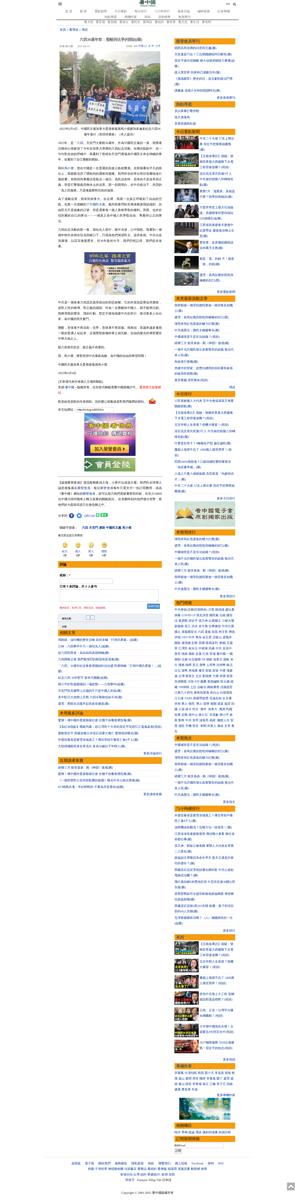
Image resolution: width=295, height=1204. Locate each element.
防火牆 (225, 681)
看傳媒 (162, 1169)
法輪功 (201, 687)
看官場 (100, 22)
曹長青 (186, 1089)
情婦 (184, 654)
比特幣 (221, 665)
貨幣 (202, 665)
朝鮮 (209, 659)
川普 (211, 609)
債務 (181, 665)
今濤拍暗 (191, 1073)
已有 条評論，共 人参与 (78, 586)
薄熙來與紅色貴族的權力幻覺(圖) (197, 323)
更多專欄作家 (226, 1095)
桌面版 (76, 1163)
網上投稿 (181, 1163)
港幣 (184, 670)
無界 (204, 1169)
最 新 (83, 11)
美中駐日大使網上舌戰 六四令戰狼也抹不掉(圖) (90, 697)
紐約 (143, 1174)
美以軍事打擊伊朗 (186, 111)
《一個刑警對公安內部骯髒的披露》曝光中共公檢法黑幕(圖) (99, 780)
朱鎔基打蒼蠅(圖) (186, 361)
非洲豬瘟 (180, 681)
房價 (223, 676)
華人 (184, 703)
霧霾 (203, 681)
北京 (198, 676)
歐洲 (165, 1174)
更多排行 (229, 930)
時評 (177, 1132)
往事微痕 (215, 626)
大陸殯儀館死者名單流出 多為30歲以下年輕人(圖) (91, 746)
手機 (188, 726)
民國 (229, 709)
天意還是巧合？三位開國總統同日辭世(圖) (203, 54)
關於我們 (104, 1163)
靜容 (188, 1084)
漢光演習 (202, 615)
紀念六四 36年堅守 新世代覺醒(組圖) (83, 677)
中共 (191, 637)
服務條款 (121, 1163)
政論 (191, 1132)
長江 (188, 626)
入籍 (181, 709)
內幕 (212, 648)
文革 (227, 726)
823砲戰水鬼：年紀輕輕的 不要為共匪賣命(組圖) (91, 787)
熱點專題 (110, 17)
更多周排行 (227, 596)
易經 (212, 720)
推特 (211, 1163)
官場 (212, 654)
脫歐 (226, 659)
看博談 (147, 22)
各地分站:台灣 (129, 1174)
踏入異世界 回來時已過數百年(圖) (197, 72)
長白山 (214, 692)
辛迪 (195, 1089)
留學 (206, 703)
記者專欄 (223, 11)
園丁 (219, 1078)
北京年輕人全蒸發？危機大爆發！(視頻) (201, 424)
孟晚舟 (227, 637)
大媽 (216, 676)
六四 (80, 143)
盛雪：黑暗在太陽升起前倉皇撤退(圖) (83, 703)
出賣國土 (215, 620)
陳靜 (202, 1078)
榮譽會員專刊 (188, 41)
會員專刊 (184, 17)
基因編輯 (213, 681)
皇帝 (195, 720)
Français (142, 1180)
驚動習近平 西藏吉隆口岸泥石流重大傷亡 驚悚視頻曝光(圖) (98, 733)
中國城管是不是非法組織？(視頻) (197, 336)
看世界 (171, 22)
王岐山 (217, 637)
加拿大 (217, 659)
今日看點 (121, 11)
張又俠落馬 (182, 117)
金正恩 (207, 637)
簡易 (201, 1073)
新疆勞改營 (200, 698)
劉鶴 (223, 643)
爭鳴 (184, 1132)
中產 (223, 670)
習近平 (193, 620)
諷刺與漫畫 (210, 1132)
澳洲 (222, 709)
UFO (184, 637)
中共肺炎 (180, 609)
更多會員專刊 (226, 97)
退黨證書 (184, 1169)
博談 (85, 29)
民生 (195, 709)
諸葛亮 (204, 720)
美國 (202, 643)
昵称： (65, 575)
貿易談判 (212, 643)
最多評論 (184, 11)
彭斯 (195, 643)
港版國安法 (189, 632)
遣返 (220, 703)
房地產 (193, 670)
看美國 (112, 22)
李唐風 (211, 1078)
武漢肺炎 (200, 609)
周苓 (195, 1078)
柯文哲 (223, 632)
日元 (177, 670)
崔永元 (193, 648)
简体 (228, 4)
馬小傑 (69, 168)
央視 (177, 703)
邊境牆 (186, 643)
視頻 (147, 17)
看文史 (182, 22)
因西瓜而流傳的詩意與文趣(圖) (195, 48)
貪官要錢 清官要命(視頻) (191, 380)
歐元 (230, 665)
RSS (221, 1163)
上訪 (193, 687)
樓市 (202, 670)
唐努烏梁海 (201, 692)
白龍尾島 (226, 692)
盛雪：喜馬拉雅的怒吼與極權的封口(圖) (201, 545)
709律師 (183, 687)
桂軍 (177, 714)
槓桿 (188, 665)
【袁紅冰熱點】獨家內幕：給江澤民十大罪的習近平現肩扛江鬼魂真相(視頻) (109, 726)
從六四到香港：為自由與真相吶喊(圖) (83, 653)
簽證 (227, 703)
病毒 (177, 615)
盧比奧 (229, 609)
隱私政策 (137, 1163)
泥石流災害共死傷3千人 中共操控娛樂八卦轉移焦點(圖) (216, 179)
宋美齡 (214, 714)
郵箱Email (179, 1145)
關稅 (177, 643)
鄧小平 (224, 714)
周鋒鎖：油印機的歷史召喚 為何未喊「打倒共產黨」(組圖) (98, 640)
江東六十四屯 (183, 692)
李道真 (219, 1073)
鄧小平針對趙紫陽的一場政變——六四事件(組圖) (91, 684)
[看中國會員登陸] (110, 464)
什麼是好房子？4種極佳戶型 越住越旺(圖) (202, 443)
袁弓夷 (203, 626)
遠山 (181, 1078)
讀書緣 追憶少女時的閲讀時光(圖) (197, 90)
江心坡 (179, 698)
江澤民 (183, 648)
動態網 (195, 1169)
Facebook (197, 1163)
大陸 (191, 681)
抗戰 (184, 714)
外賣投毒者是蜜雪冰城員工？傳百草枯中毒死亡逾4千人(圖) (98, 739)
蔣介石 (204, 714)
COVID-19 (188, 615)
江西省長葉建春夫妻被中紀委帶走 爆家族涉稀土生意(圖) (217, 230)
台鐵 (222, 615)
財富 (216, 670)
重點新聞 (101, 11)
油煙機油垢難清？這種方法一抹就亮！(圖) (203, 827)
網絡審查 (213, 687)
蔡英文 (190, 676)
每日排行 (141, 11)
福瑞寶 (172, 1169)
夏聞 (188, 1078)
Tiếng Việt (154, 1180)
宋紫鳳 (179, 1073)
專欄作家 (130, 17)
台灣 (181, 676)
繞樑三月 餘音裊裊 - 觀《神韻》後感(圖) (85, 767)
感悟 (181, 726)
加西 (172, 1174)
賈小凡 (209, 1073)
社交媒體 (194, 659)
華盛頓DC (154, 1174)
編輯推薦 (204, 11)
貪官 (177, 654)
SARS (188, 698)
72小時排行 (162, 11)
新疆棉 (179, 626)
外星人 (211, 726)
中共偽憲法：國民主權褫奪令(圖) (197, 330)
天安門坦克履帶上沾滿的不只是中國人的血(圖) (90, 690)
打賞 (141, 46)
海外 (203, 709)
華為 (198, 637)
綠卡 (188, 709)
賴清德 (219, 609)
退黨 (208, 632)
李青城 (197, 1084)
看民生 (135, 22)
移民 (191, 703)
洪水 (195, 626)
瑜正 (205, 1084)
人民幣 (211, 665)
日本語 (166, 1180)
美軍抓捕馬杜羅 (185, 123)
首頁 (63, 29)
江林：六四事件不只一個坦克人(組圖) (83, 646)
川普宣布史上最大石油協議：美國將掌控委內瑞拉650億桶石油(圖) (216, 213)
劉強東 (207, 676)
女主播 (227, 698)
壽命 (220, 726)
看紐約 (159, 22)
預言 (195, 726)
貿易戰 (183, 620)
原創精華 (164, 17)
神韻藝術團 (115, 1169)
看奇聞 (206, 22)
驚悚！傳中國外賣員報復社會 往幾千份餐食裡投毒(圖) (95, 720)
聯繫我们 (164, 1163)
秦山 (181, 1084)
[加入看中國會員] (110, 455)
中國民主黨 (97, 204)
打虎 (205, 654)
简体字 (130, 1180)
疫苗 (215, 632)
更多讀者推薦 (152, 794)
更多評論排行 (152, 753)
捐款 (151, 1163)
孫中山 (193, 714)
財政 (209, 670)
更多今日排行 (226, 498)
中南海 (203, 648)
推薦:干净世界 (97, 1169)
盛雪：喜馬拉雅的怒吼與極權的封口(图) (201, 317)
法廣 (184, 659)
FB (203, 659)
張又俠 (203, 620)
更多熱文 (229, 802)
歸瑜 (228, 1073)
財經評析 (225, 1132)
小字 (157, 46)
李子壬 (221, 1084)
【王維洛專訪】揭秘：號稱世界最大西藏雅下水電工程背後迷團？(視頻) (216, 161)
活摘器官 (226, 687)
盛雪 (226, 1078)
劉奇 (181, 720)
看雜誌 (142, 1169)
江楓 (212, 1084)
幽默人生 (223, 720)
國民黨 (214, 615)
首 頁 (68, 11)
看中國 (69, 387)
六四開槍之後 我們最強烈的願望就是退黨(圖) (88, 659)
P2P (197, 681)
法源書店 (130, 1169)
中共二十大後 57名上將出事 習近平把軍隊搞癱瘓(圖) (217, 144)
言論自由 (215, 698)
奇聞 (203, 726)
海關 (213, 703)
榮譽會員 (84, 488)
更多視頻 (229, 1059)
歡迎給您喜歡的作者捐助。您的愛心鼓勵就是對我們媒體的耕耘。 (102, 401)
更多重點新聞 (226, 292)
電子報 (89, 1163)
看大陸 (88, 22)
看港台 (124, 22)
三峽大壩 (228, 620)
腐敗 (191, 654)
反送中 (227, 648)
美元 (195, 665)
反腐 (198, 654)
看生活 (194, 22)
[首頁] (147, 6)
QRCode (89, 515)
